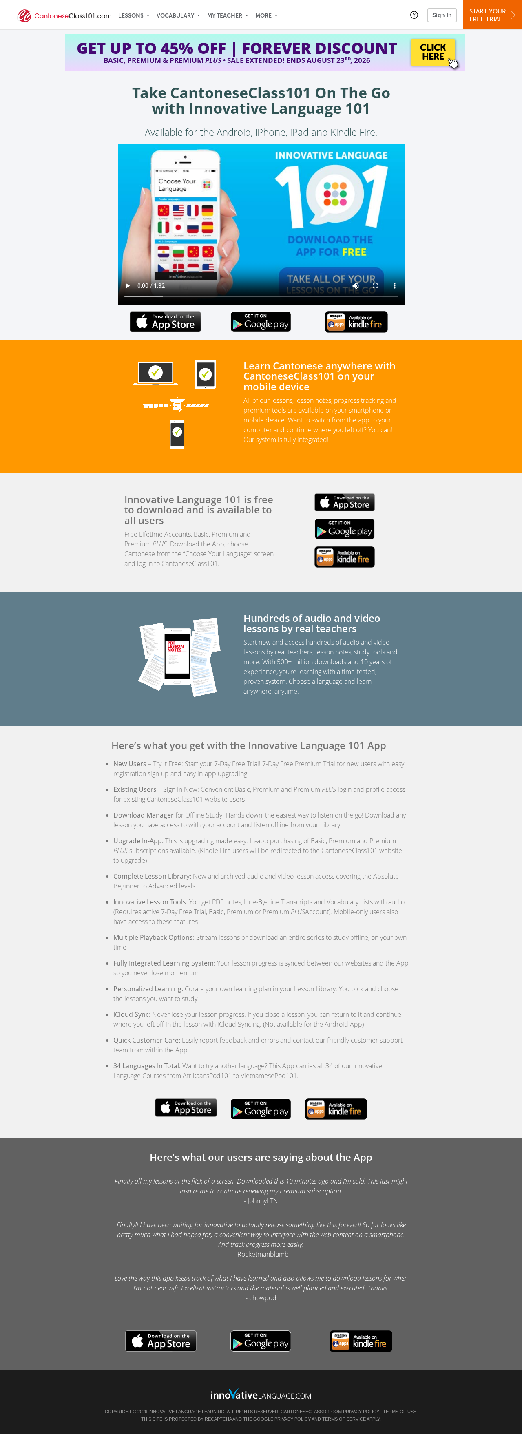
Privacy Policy (361, 1411)
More (263, 15)
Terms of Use (399, 1411)
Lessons (131, 15)
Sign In (442, 15)
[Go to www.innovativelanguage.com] (261, 1393)
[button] (414, 14)
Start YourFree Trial (487, 15)
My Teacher (224, 15)
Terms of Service (344, 1418)
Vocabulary (175, 15)
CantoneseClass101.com (311, 1411)
